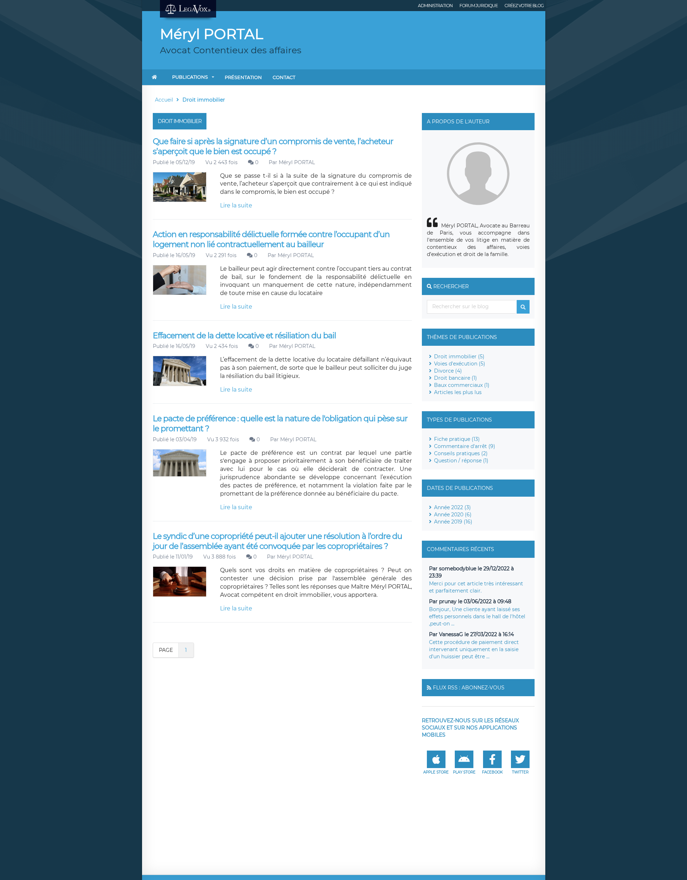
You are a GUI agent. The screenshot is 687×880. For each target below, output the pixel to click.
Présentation (243, 77)
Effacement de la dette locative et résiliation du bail (244, 335)
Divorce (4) (448, 371)
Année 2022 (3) (452, 507)
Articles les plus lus (458, 392)
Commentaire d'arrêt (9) (464, 446)
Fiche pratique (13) (457, 439)
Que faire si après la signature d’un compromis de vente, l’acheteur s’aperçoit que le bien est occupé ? (273, 146)
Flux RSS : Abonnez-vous (469, 687)
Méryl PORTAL (297, 162)
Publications (190, 77)
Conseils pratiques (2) (461, 453)
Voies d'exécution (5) (459, 363)
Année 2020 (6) (453, 514)
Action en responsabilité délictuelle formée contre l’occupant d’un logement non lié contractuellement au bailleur (271, 239)
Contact (284, 77)
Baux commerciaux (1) (461, 385)
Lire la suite (236, 205)
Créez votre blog (524, 5)
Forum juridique (478, 5)
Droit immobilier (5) (459, 356)
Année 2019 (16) (453, 521)
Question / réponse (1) (461, 460)
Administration (435, 5)
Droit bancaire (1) (455, 378)
